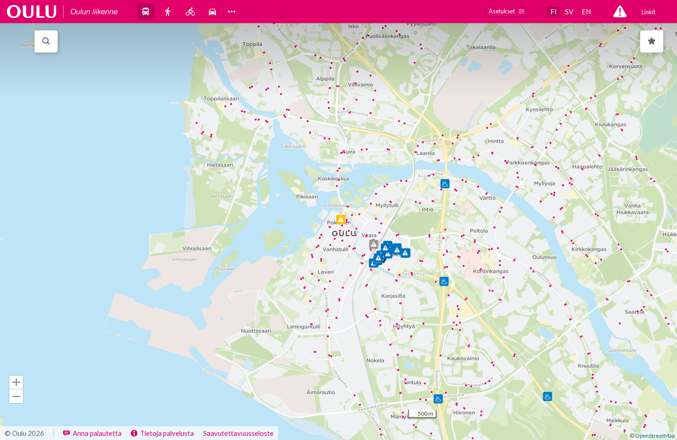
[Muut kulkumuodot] (231, 11)
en (586, 11)
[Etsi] (46, 41)
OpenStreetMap (655, 435)
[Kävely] (167, 11)
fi (553, 11)
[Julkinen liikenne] (145, 11)
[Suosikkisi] (651, 41)
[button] (16, 382)
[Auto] (212, 11)
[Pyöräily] (190, 11)
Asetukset (502, 11)
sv (569, 11)
